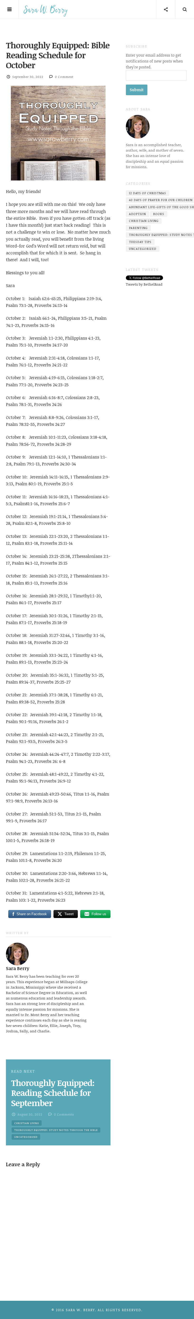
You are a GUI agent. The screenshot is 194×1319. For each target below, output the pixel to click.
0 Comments (64, 1114)
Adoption (137, 214)
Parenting (138, 228)
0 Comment (64, 77)
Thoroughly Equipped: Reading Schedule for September (52, 1092)
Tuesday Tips (140, 242)
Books (158, 214)
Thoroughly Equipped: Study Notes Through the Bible (56, 1130)
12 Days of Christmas (147, 193)
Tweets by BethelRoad (144, 284)
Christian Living (26, 1123)
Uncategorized (26, 1137)
